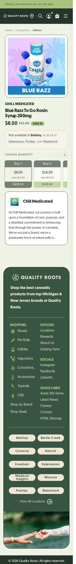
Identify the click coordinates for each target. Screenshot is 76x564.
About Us (47, 343)
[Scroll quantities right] (65, 155)
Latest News (49, 400)
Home (8, 30)
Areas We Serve (52, 393)
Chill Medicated (19, 104)
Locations (47, 330)
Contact (46, 412)
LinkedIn (46, 377)
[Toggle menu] (65, 16)
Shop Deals (18, 412)
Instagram (47, 365)
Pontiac (31, 141)
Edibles (37, 30)
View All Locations (32, 501)
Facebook (47, 371)
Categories (23, 30)
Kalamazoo (16, 141)
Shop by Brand (21, 404)
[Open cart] (57, 16)
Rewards (46, 337)
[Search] (40, 16)
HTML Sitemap (51, 418)
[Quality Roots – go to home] (15, 16)
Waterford (50, 141)
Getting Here (50, 349)
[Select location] (32, 16)
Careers (46, 406)
